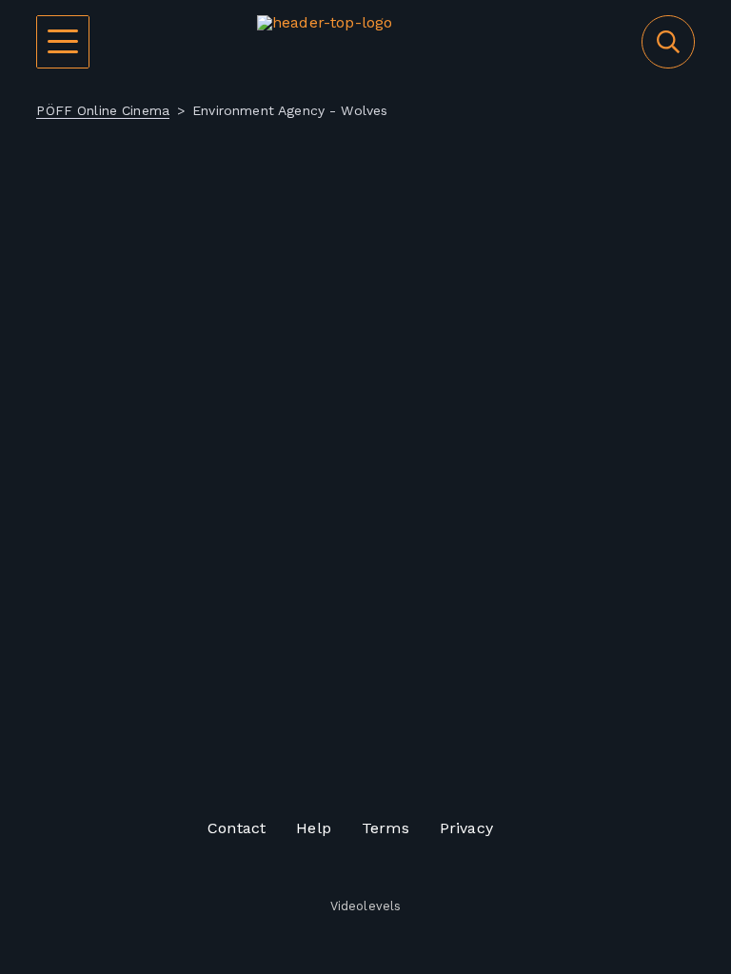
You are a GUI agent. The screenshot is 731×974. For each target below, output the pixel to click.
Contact (236, 828)
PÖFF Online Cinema (102, 110)
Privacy (466, 828)
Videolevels (365, 907)
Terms (385, 828)
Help (313, 828)
